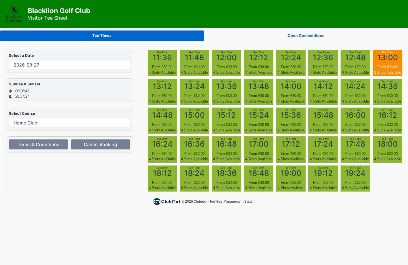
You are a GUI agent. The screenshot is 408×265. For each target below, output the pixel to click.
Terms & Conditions (38, 144)
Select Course (22, 113)
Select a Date (21, 55)
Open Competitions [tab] (306, 35)
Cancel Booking (100, 144)
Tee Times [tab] (102, 35)
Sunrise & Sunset (24, 84)
